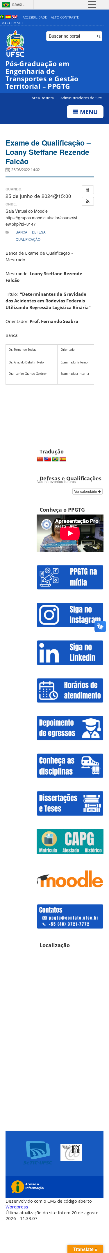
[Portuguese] (55, 459)
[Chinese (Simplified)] (40, 459)
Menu (88, 112)
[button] (88, 201)
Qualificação (28, 239)
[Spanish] (62, 459)
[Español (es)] (8, 17)
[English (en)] (14, 17)
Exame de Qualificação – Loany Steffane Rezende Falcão (48, 151)
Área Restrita (43, 97)
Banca (21, 232)
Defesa (39, 232)
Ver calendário (86, 491)
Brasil (18, 4)
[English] (47, 459)
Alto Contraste (65, 17)
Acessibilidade (35, 17)
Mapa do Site (12, 23)
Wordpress (17, 1207)
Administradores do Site (81, 97)
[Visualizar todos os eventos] (88, 189)
